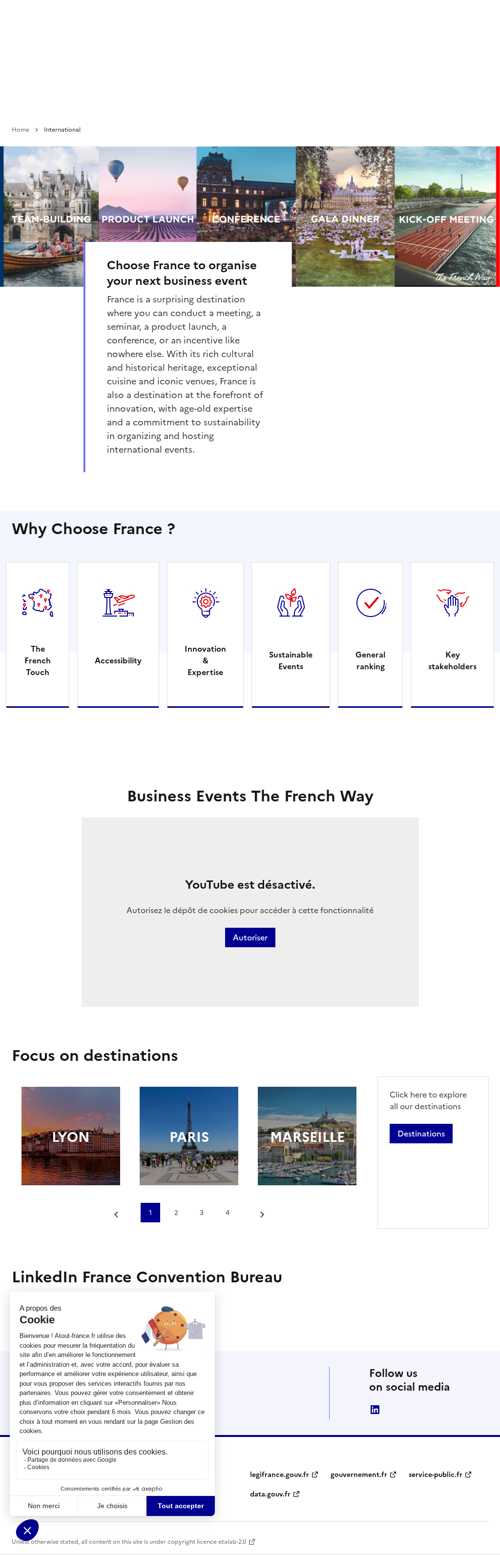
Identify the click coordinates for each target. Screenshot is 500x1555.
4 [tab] (227, 1212)
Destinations (421, 1133)
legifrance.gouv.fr (279, 1475)
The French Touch (37, 660)
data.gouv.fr (270, 1494)
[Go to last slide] (118, 1214)
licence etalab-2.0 (221, 1541)
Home (20, 129)
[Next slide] (259, 1214)
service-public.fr (435, 1475)
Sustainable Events (290, 660)
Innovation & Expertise (205, 660)
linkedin (375, 1409)
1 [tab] (150, 1212)
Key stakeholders (452, 660)
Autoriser (250, 937)
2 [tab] (176, 1212)
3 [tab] (202, 1212)
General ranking (370, 660)
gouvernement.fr (359, 1475)
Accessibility (118, 660)
